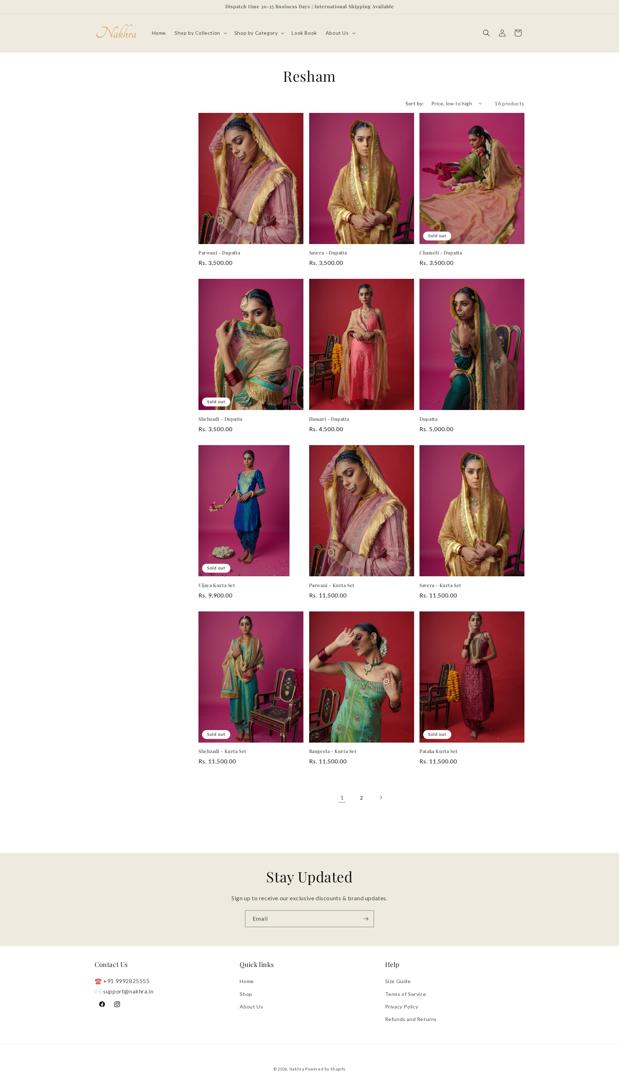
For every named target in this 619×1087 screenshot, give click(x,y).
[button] (200, 32)
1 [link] (342, 797)
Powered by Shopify (325, 1069)
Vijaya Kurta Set (216, 585)
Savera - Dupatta (328, 253)
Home (247, 981)
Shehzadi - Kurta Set (222, 751)
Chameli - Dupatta (440, 253)
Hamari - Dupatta (329, 419)
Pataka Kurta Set (438, 751)
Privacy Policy (401, 1006)
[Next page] (381, 797)
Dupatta (428, 419)
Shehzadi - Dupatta (220, 419)
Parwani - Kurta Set (332, 585)
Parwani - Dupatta (219, 253)
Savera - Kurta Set (440, 585)
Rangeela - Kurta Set (333, 751)
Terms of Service (405, 994)
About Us (251, 1006)
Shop (246, 994)
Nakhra (296, 1069)
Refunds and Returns (411, 1019)
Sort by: (415, 103)
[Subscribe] (366, 918)
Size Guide (398, 981)
